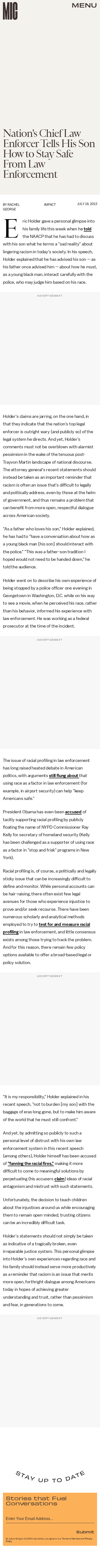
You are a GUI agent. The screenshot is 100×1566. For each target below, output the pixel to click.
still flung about (64, 775)
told (87, 229)
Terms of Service (71, 1539)
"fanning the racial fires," (31, 1163)
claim (59, 1179)
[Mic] (10, 11)
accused (73, 812)
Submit (85, 1531)
